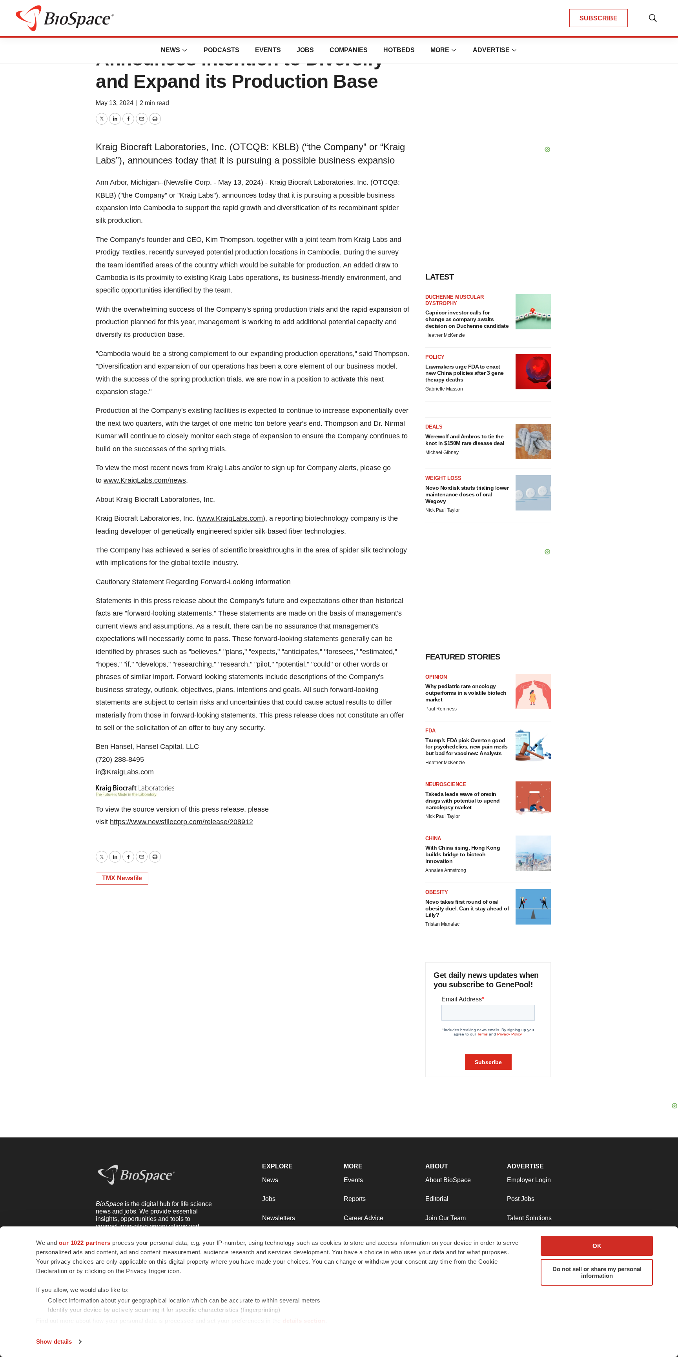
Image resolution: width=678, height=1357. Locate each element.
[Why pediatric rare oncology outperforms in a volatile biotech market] (533, 691)
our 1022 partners (85, 1242)
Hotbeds (399, 50)
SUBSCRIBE (599, 18)
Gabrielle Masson (444, 389)
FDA (430, 731)
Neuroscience (445, 784)
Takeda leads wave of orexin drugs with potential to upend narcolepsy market (462, 800)
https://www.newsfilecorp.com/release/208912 (181, 822)
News (170, 50)
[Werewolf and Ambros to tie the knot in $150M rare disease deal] (533, 441)
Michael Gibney (442, 452)
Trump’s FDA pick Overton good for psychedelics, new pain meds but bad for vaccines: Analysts (466, 747)
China (433, 838)
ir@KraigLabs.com (125, 772)
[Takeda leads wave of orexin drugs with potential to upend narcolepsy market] (533, 799)
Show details (54, 1341)
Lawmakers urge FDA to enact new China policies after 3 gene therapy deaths (464, 373)
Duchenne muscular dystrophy (454, 300)
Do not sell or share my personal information (597, 1272)
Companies (349, 50)
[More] (185, 50)
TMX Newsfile (122, 878)
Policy (435, 357)
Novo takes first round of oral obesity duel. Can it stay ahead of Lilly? (467, 908)
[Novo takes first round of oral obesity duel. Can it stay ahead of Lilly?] (533, 907)
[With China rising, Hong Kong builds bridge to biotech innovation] (533, 853)
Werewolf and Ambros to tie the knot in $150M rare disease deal (464, 439)
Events (268, 50)
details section (303, 1320)
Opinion (436, 677)
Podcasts (221, 50)
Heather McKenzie (445, 335)
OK (596, 1246)
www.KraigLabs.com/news (145, 480)
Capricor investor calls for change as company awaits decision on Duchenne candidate (466, 319)
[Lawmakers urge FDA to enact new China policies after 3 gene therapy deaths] (533, 371)
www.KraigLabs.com (231, 518)
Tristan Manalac (442, 924)
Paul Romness (441, 709)
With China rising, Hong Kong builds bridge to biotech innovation (462, 854)
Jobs (305, 50)
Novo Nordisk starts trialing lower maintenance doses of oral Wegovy (466, 494)
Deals (434, 427)
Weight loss (443, 478)
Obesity (436, 892)
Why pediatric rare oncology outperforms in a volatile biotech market (466, 693)
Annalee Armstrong (445, 870)
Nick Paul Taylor (442, 510)
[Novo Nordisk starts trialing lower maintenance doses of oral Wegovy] (533, 492)
